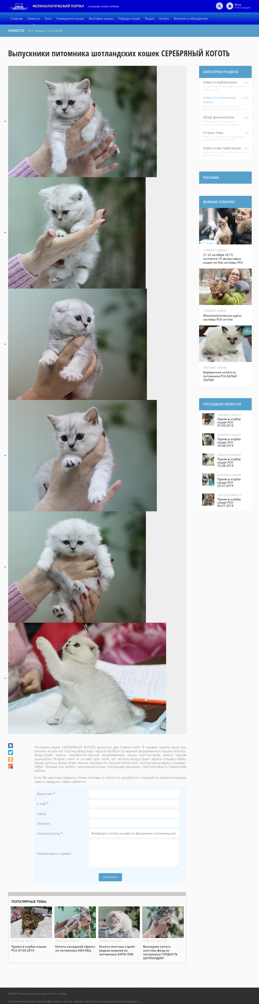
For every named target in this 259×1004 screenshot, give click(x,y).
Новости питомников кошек (219, 99)
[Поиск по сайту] (219, 6)
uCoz (63, 993)
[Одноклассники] (16, 759)
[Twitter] (10, 752)
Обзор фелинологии (218, 117)
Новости (16, 30)
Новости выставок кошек (222, 148)
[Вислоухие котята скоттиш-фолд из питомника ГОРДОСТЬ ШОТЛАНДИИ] (163, 933)
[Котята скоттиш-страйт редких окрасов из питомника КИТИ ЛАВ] (119, 931)
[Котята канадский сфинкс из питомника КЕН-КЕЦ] (75, 929)
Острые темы (213, 132)
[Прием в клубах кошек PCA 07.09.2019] (31, 929)
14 (48, 31)
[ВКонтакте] (16, 745)
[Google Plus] (16, 766)
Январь (40, 31)
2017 (30, 31)
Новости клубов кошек (220, 82)
